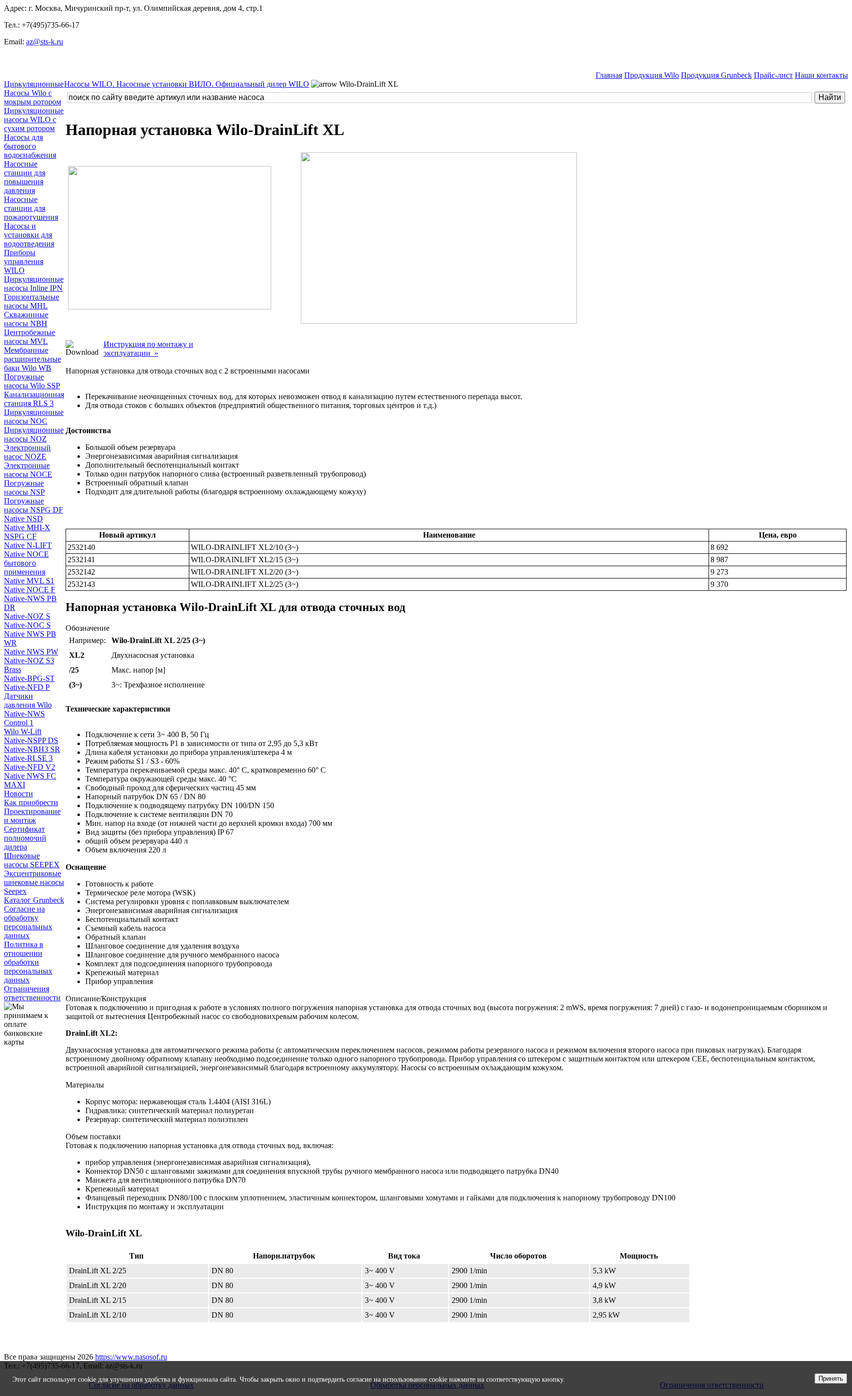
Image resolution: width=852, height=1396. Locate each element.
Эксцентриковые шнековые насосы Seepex (34, 882)
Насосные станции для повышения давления (24, 177)
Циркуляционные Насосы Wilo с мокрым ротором (34, 93)
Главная (609, 75)
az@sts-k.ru (44, 41)
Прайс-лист (773, 75)
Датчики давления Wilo (28, 700)
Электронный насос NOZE (27, 452)
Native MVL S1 (29, 581)
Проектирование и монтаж (32, 815)
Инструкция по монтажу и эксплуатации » (148, 348)
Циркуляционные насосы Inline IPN (34, 283)
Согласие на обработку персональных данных (28, 922)
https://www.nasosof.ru (131, 1357)
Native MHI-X (27, 527)
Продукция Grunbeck (716, 75)
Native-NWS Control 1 (24, 718)
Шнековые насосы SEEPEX (32, 860)
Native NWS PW (31, 651)
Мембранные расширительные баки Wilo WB (32, 359)
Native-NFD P (27, 687)
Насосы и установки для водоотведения (29, 235)
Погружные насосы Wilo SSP (32, 381)
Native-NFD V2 (29, 767)
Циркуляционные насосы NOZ (34, 434)
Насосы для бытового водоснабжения (30, 146)
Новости (18, 793)
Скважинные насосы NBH (26, 319)
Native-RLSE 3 (28, 758)
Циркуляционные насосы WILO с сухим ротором (34, 119)
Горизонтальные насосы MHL (31, 301)
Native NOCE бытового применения (26, 563)
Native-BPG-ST (29, 678)
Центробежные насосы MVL (29, 336)
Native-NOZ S (27, 616)
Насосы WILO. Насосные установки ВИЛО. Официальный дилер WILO (186, 84)
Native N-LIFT (28, 545)
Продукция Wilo (651, 75)
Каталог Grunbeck (34, 900)
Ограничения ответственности (32, 993)
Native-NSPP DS (31, 740)
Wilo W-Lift (22, 731)
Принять (830, 1378)
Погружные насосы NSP (24, 487)
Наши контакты (821, 75)
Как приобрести (31, 802)
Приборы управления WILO (23, 261)
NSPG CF (20, 536)
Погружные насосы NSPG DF (33, 505)
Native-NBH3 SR (32, 749)
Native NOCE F (29, 589)
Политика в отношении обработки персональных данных (28, 962)
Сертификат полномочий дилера (25, 838)
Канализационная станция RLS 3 (34, 399)
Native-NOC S (27, 625)
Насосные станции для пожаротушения (31, 208)
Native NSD (23, 518)
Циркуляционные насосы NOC (34, 416)
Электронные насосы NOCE (28, 469)
